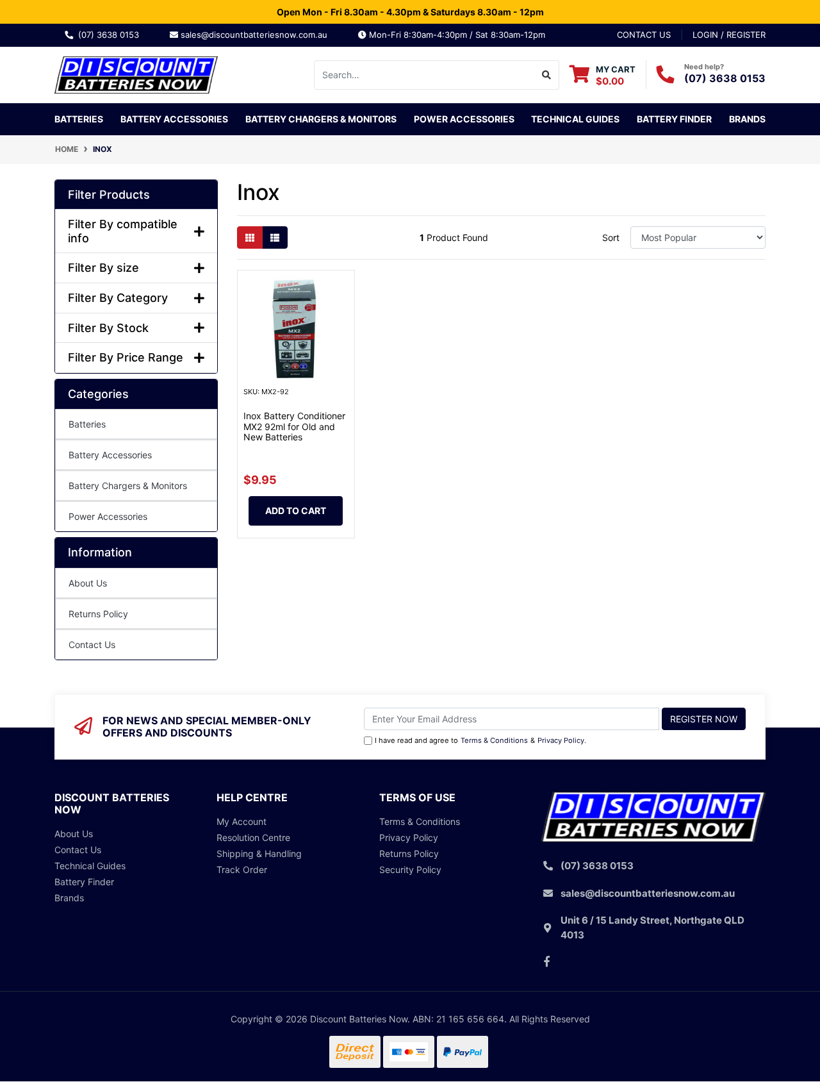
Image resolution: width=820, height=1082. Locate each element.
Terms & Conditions (494, 740)
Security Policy (410, 869)
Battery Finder (674, 118)
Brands (69, 897)
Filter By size (103, 267)
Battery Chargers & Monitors (128, 485)
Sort (610, 237)
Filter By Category (118, 297)
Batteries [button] (78, 118)
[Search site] (546, 75)
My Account (241, 821)
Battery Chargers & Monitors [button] (321, 118)
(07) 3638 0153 (111, 34)
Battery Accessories (110, 454)
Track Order (242, 869)
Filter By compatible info (122, 231)
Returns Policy (98, 613)
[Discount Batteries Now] (136, 73)
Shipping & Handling (259, 853)
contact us (644, 34)
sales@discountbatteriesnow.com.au (258, 34)
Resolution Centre (253, 837)
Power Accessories (108, 516)
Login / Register (729, 34)
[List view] (275, 237)
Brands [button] (747, 118)
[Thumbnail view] (250, 237)
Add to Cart (295, 510)
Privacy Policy (560, 740)
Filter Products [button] (109, 194)
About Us (88, 583)
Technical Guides (575, 118)
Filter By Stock (108, 328)
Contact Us (92, 644)
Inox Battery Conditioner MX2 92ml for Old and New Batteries (294, 426)
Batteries (87, 424)
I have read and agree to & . (480, 740)
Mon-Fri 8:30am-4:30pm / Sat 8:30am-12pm (455, 34)
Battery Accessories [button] (174, 118)
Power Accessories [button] (464, 118)
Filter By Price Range (125, 357)
